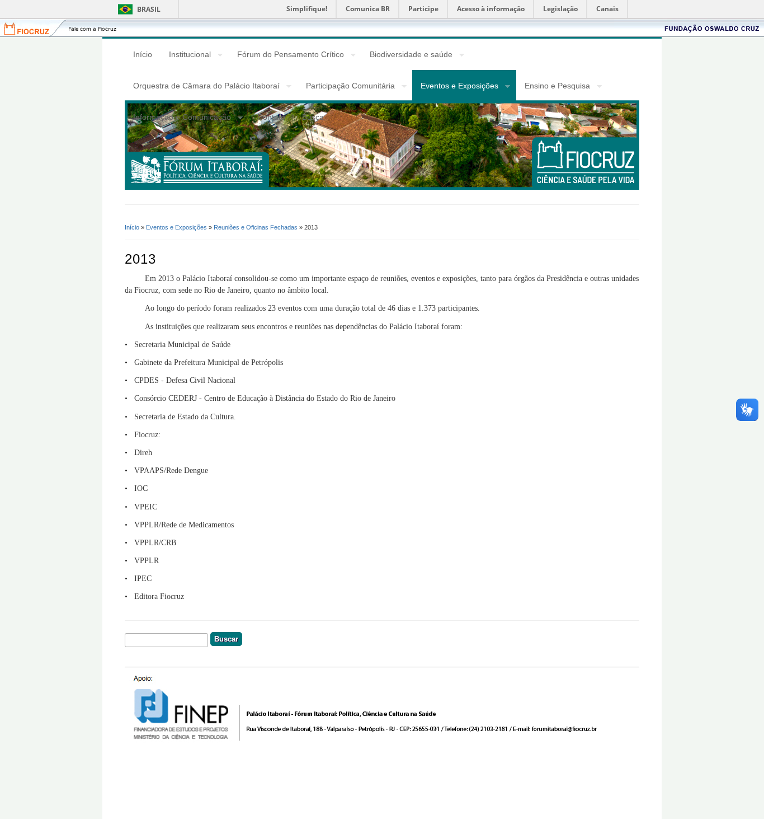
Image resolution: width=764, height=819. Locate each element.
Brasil (149, 9)
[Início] (382, 186)
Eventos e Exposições (455, 87)
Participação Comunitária (346, 87)
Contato (271, 117)
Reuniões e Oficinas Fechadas (256, 227)
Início (142, 54)
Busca (313, 117)
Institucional (186, 56)
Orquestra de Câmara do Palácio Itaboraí (202, 87)
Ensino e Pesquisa (553, 87)
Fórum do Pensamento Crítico (286, 56)
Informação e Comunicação (178, 119)
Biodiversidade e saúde (406, 56)
